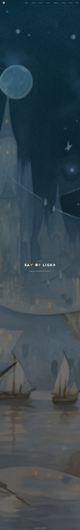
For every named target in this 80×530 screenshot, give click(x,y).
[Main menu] (77, 2)
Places (40, 261)
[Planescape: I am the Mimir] (3, 2)
